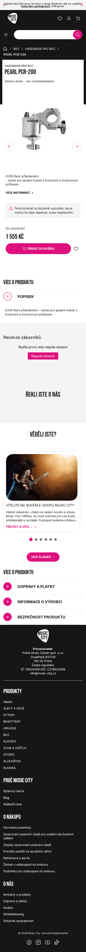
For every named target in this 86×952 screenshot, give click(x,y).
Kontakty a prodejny (17, 894)
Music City (34, 933)
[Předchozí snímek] (4, 5)
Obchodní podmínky (17, 827)
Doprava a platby (15, 901)
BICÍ (16, 49)
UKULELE (9, 728)
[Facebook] (29, 942)
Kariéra (8, 907)
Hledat (7, 702)
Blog (6, 797)
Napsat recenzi (43, 356)
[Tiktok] (56, 942)
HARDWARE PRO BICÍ (19, 65)
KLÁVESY (9, 741)
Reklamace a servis (16, 858)
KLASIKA (9, 768)
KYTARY (9, 715)
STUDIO (8, 754)
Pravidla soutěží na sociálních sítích (27, 851)
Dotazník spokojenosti (18, 921)
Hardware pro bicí (40, 49)
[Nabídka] (7, 34)
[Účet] (68, 18)
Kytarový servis (13, 791)
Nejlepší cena (12, 804)
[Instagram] (38, 942)
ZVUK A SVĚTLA (14, 748)
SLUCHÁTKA (12, 761)
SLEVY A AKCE (13, 708)
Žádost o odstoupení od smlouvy (25, 864)
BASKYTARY (12, 721)
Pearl (14, 81)
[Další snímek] (81, 5)
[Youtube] (47, 942)
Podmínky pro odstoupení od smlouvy (29, 871)
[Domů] (5, 49)
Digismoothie (60, 933)
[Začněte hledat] (77, 34)
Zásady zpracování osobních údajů (27, 845)
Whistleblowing (13, 914)
